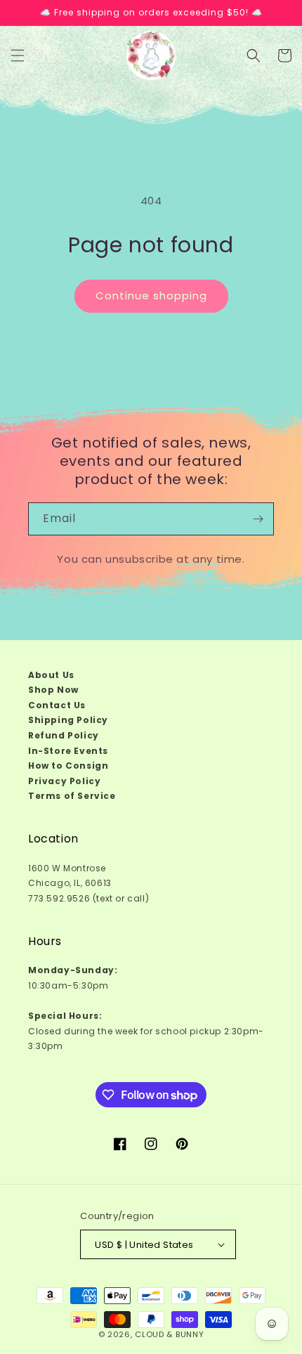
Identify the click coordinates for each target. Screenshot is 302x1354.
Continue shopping (151, 295)
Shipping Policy (68, 720)
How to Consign (68, 766)
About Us (51, 675)
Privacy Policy (64, 781)
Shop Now (53, 690)
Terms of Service (72, 796)
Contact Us (57, 705)
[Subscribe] (257, 518)
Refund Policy (63, 735)
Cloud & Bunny (169, 1334)
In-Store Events (68, 751)
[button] (17, 55)
